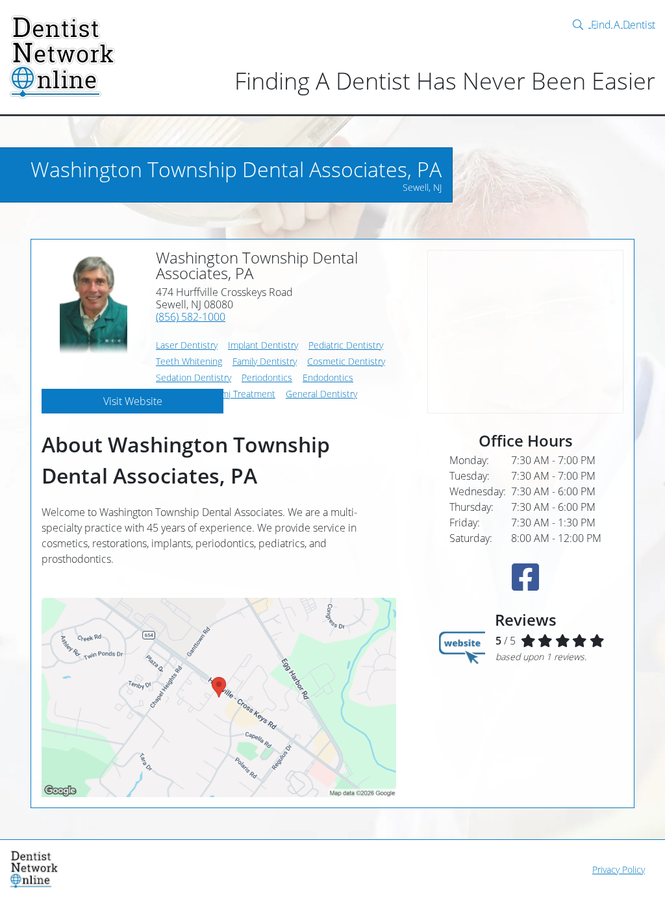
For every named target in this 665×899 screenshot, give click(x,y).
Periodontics (267, 377)
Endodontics (328, 377)
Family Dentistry (264, 361)
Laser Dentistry (187, 345)
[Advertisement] (525, 332)
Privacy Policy (618, 869)
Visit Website (132, 401)
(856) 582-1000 (190, 317)
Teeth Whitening (189, 361)
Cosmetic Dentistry (346, 361)
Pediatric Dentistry (345, 345)
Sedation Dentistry (193, 377)
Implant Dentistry (263, 345)
